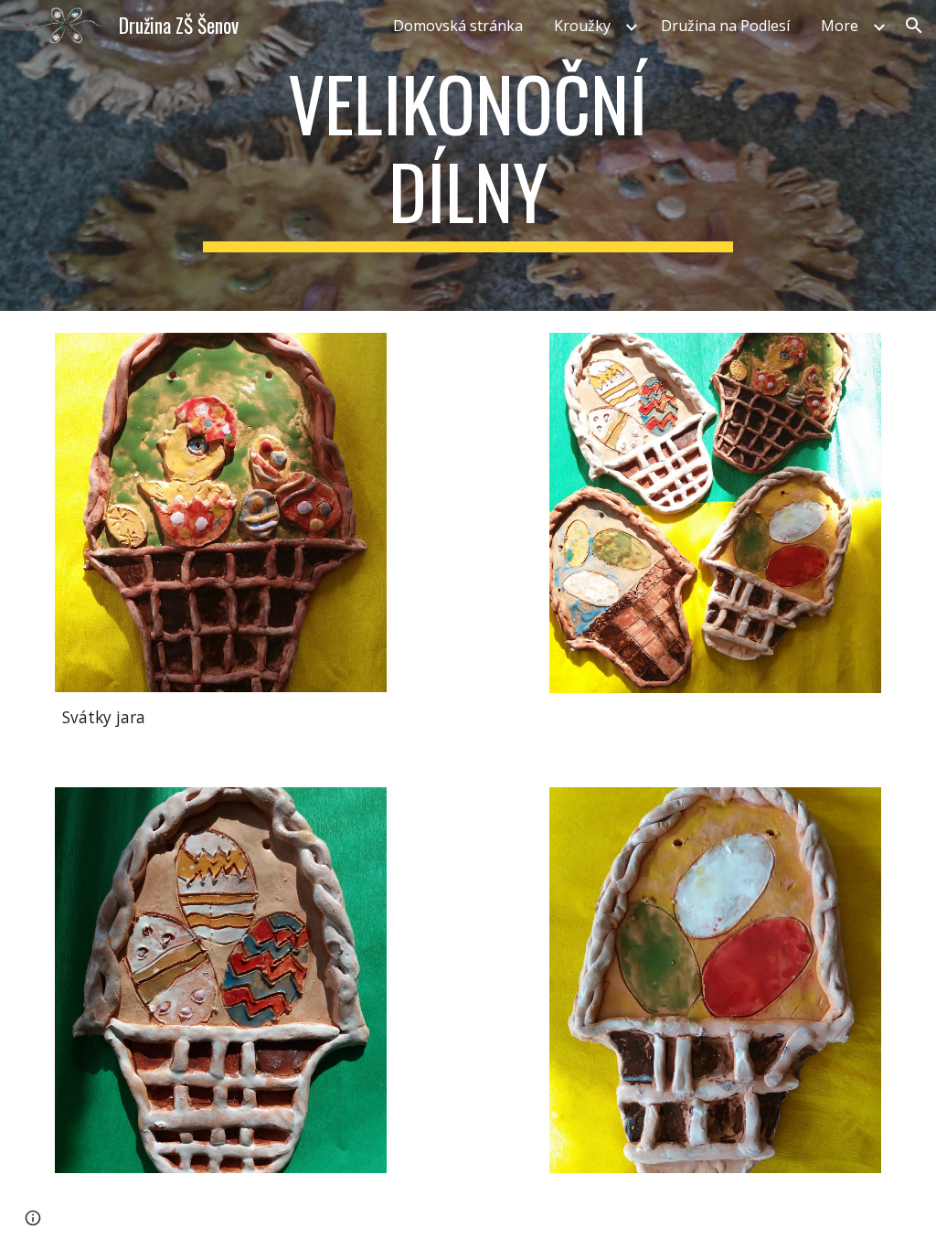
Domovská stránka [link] (458, 26)
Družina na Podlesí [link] (725, 26)
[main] (467, 155)
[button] (914, 26)
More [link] (839, 26)
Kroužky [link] (582, 26)
